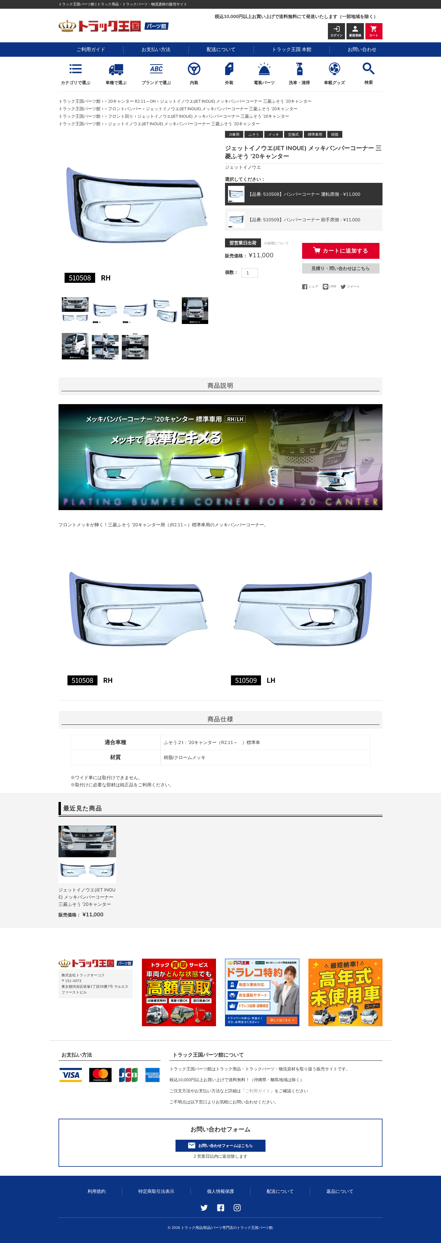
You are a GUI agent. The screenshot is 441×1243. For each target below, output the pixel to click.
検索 (368, 82)
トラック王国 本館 (291, 49)
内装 (194, 83)
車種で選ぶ (116, 83)
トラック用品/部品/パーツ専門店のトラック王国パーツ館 (227, 1227)
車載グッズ (334, 83)
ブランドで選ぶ (156, 83)
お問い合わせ (362, 49)
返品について (339, 1191)
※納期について (276, 243)
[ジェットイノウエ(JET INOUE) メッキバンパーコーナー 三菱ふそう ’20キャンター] (87, 854)
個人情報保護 (220, 1191)
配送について (221, 49)
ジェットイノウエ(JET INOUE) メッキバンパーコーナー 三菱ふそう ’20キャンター (87, 897)
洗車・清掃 (299, 83)
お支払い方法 (156, 49)
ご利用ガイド (90, 49)
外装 (229, 83)
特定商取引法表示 (156, 1191)
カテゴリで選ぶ (75, 83)
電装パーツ (264, 83)
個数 (229, 272)
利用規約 (97, 1191)
